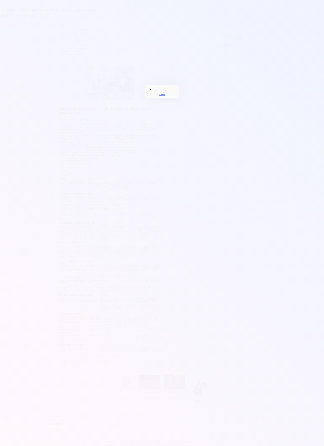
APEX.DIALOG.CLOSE (176, 87)
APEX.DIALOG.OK (162, 95)
